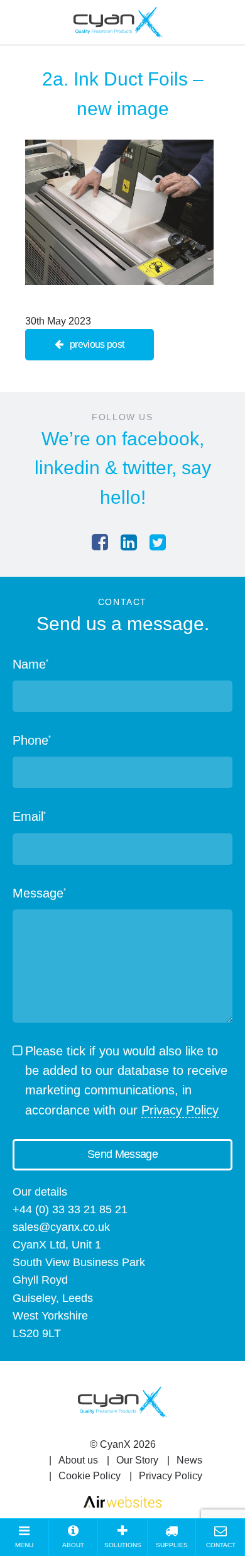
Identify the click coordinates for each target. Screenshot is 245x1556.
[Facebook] (100, 542)
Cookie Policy (89, 1475)
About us (78, 1460)
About (73, 1545)
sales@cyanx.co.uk (61, 1227)
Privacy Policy (180, 1110)
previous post (97, 344)
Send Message (122, 1154)
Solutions (122, 1545)
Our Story (137, 1460)
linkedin (67, 467)
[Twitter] (158, 542)
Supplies (172, 1545)
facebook (160, 438)
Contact (221, 1545)
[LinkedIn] (129, 542)
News (189, 1460)
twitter (147, 467)
